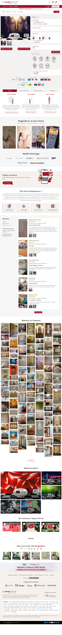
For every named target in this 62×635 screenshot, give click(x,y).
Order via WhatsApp (6, 49)
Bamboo (31, 603)
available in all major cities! (31, 9)
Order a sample (55, 52)
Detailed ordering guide (31, 112)
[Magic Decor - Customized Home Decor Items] (10, 2)
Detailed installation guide (50, 112)
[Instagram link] (32, 578)
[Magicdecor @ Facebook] (41, 549)
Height (43, 36)
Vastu (4, 603)
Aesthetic (46, 601)
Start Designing (7, 183)
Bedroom (20, 609)
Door (38, 610)
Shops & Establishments (18, 606)
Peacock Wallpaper (23, 607)
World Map (8, 603)
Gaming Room (39, 609)
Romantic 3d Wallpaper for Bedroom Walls (44, 607)
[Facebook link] (36, 578)
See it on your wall (25, 49)
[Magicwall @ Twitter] (34, 549)
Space (31, 606)
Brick (54, 603)
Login (48, 6)
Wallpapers (5, 601)
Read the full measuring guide (12, 112)
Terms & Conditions (39, 575)
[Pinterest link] (38, 578)
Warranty (52, 575)
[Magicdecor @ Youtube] (29, 549)
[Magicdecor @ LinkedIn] (38, 549)
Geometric (27, 604)
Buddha (12, 609)
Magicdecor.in (9, 622)
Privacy (46, 575)
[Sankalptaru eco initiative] (50, 595)
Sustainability (52, 90)
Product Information (24, 90)
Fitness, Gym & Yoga (32, 610)
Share (34, 17)
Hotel (31, 604)
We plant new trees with (50, 592)
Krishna (16, 609)
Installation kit (37, 42)
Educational (26, 610)
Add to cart (35, 52)
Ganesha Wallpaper (6, 609)
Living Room (25, 609)
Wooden (54, 606)
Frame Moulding (43, 610)
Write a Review (7, 235)
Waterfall (5, 607)
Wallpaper (36, 73)
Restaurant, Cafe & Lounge (8, 606)
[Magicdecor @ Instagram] (32, 549)
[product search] (49, 2)
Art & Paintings (52, 601)
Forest (20, 604)
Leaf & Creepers (35, 604)
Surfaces (43, 606)
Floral (17, 604)
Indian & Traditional (14, 603)
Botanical (50, 603)
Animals (27, 603)
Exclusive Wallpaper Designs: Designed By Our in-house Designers (22, 601)
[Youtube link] (30, 578)
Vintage (50, 606)
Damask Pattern (12, 604)
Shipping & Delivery (38, 90)
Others (37, 72)
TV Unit (8, 611)
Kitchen (29, 609)
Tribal (47, 606)
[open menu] (58, 2)
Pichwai (4, 611)
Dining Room (45, 609)
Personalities (20, 610)
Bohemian (46, 603)
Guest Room (51, 609)
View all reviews (38, 312)
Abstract (23, 603)
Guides (9, 90)
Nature (20, 603)
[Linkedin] (34, 578)
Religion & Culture (49, 604)
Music (40, 604)
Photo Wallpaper (14, 611)
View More (31, 460)
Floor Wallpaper (6, 610)
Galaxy (23, 604)
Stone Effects (35, 606)
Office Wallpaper (26, 606)
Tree (42, 603)
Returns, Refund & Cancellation (26, 575)
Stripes (40, 606)
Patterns (43, 604)
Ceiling (4, 604)
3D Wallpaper (37, 601)
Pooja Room (34, 609)
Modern (51, 610)
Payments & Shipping (13, 575)
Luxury (48, 610)
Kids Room (42, 601)
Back (57, 11)
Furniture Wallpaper (13, 610)
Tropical (57, 601)
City (7, 604)
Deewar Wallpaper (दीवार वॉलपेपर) (13, 607)
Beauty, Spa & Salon (37, 603)
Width (34, 36)
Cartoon (57, 603)
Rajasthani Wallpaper (31, 607)
